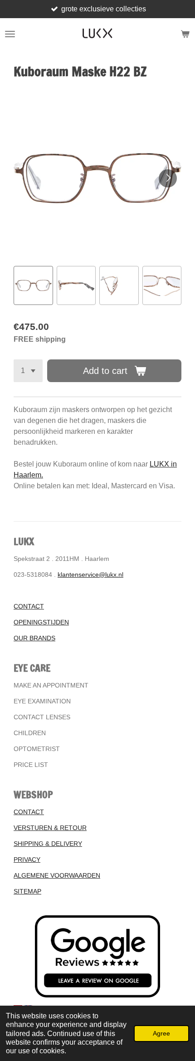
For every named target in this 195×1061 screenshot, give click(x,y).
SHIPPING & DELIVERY (48, 843)
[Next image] (168, 178)
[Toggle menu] (10, 34)
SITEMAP (27, 891)
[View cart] (185, 34)
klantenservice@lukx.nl (90, 574)
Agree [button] (161, 1033)
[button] (33, 285)
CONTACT (29, 606)
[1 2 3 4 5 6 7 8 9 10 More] (28, 370)
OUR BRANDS (34, 638)
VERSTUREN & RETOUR (50, 827)
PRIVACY (27, 859)
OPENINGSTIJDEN (41, 622)
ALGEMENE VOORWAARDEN (57, 875)
